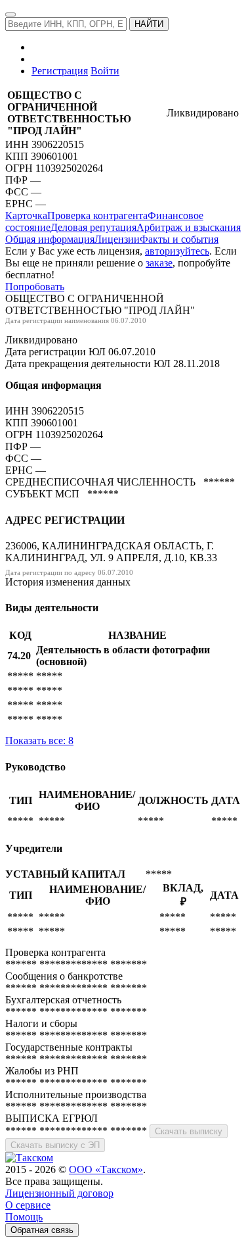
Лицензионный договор (59, 1193)
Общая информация (49, 239)
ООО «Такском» (106, 1169)
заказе (159, 262)
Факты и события (179, 239)
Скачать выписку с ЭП (55, 1145)
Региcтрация (59, 70)
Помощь (24, 1216)
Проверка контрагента (97, 215)
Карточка (26, 215)
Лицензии (117, 239)
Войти (105, 70)
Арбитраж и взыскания (188, 227)
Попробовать (34, 286)
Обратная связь (41, 1230)
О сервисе (28, 1205)
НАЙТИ (148, 24)
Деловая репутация (93, 227)
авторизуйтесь (177, 251)
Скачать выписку (188, 1131)
